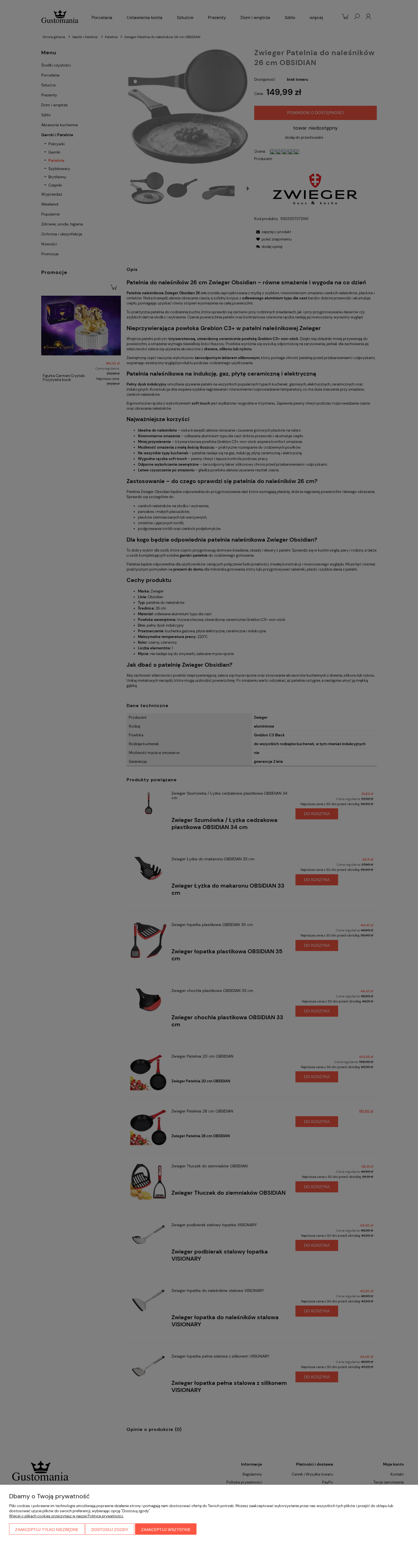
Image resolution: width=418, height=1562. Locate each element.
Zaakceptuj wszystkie (166, 1529)
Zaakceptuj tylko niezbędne (46, 1529)
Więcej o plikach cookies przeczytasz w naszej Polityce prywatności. (66, 1516)
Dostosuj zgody (109, 1529)
